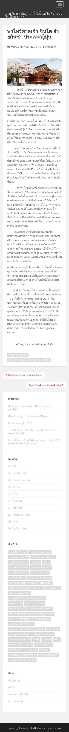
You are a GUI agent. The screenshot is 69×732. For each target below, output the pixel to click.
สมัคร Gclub (53, 629)
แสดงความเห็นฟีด (18, 694)
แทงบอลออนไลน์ (17, 654)
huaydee (35, 562)
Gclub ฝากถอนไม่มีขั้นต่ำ (43, 557)
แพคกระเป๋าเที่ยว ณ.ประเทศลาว (42, 654)
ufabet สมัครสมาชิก (18, 572)
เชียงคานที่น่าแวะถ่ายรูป (20, 644)
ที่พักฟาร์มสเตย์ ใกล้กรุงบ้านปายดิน (25, 613)
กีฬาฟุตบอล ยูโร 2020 (20, 423)
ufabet (46, 562)
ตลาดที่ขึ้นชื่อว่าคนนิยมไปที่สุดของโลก (27, 598)
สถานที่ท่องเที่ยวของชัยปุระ (21, 623)
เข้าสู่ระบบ (14, 680)
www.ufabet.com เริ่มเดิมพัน (22, 582)
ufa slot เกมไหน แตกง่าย (39, 577)
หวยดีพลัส (46, 639)
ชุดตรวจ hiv (54, 587)
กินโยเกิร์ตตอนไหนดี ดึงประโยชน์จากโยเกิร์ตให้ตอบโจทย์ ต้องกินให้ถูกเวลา (34, 441)
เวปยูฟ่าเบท (31, 649)
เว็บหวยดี (44, 649)
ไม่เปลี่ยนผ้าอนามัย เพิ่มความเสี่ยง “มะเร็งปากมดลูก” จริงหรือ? (32, 431)
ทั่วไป (15, 494)
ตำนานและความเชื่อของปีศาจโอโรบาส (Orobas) (29, 407)
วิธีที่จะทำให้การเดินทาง (20, 618)
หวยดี (36, 639)
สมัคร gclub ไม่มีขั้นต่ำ (19, 634)
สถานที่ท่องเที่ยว (21, 514)
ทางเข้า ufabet (16, 608)
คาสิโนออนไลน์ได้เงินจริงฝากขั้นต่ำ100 (27, 587)
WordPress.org (16, 701)
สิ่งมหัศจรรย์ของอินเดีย (19, 639)
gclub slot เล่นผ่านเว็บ (39, 552)
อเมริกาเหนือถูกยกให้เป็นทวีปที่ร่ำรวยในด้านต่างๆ (33, 14)
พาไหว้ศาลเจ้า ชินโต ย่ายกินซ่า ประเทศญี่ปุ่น (29, 359)
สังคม (16, 521)
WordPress (55, 728)
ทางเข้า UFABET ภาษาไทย (39, 608)
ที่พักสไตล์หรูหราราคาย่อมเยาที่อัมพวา (29, 416)
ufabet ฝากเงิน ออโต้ (41, 567)
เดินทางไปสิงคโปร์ (43, 644)
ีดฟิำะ (57, 639)
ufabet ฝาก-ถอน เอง (18, 567)
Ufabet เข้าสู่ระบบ (39, 572)
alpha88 (13, 552)
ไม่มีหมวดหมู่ (19, 528)
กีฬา (15, 466)
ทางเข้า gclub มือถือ (17, 354)
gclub (23, 552)
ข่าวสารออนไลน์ (22, 480)
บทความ (17, 507)
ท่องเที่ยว (51, 47)
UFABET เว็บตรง (17, 577)
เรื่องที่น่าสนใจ (15, 649)
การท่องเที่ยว (45, 582)
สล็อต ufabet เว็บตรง (43, 634)
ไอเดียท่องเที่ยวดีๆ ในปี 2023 (22, 659)
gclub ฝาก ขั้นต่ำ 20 (18, 557)
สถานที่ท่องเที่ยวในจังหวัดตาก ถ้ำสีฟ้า (26, 629)
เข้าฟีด (12, 687)
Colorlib (32, 728)
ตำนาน (17, 487)
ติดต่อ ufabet (15, 603)
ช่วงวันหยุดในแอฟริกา (19, 593)
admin (37, 47)
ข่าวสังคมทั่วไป (21, 473)
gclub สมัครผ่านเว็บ (18, 562)
